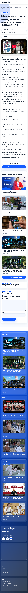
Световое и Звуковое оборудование (10, 588)
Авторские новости (12, 6)
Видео (3, 570)
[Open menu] (25, 2)
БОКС (4, 397)
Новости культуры (8, 29)
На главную (15, 163)
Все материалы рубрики (15, 277)
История (4, 564)
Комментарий (6, 298)
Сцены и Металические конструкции (10, 585)
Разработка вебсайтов (7, 581)
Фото (3, 568)
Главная (3, 6)
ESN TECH (5, 334)
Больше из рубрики (15, 166)
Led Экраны (4, 587)
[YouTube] (10, 538)
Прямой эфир (5, 572)
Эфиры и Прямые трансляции (8, 583)
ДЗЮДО (5, 461)
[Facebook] (3, 538)
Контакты (4, 566)
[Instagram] (7, 538)
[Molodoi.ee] (8, 528)
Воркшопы (4, 573)
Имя (3, 312)
